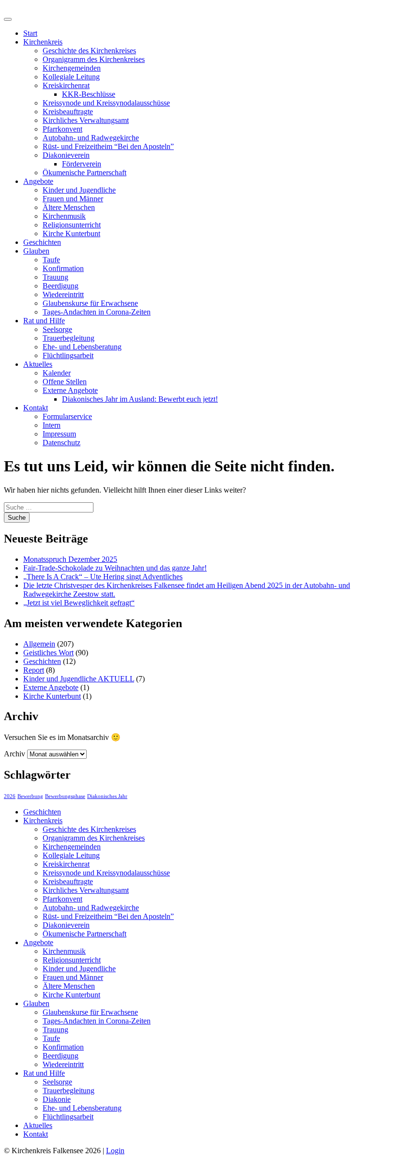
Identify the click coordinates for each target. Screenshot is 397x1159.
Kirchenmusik (64, 216)
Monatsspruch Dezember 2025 (70, 559)
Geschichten (42, 242)
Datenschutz (61, 442)
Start (30, 33)
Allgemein (39, 644)
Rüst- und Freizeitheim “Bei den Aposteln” (108, 146)
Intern (52, 425)
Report (33, 670)
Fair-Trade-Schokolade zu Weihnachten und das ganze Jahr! (115, 568)
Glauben (36, 251)
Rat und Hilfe (44, 320)
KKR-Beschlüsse (88, 94)
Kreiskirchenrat (66, 85)
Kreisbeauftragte (68, 111)
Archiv (14, 754)
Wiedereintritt (63, 294)
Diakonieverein (66, 155)
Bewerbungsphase (65, 796)
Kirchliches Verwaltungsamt (86, 120)
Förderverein (81, 164)
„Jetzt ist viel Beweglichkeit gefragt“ (79, 603)
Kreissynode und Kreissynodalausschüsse (106, 103)
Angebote (38, 181)
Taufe (51, 260)
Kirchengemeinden (72, 68)
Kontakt (35, 408)
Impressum (59, 434)
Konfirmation (63, 268)
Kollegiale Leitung (71, 77)
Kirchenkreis (42, 42)
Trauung (55, 277)
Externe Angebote (70, 390)
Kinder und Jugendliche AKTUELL (78, 679)
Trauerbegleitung (68, 338)
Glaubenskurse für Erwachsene (90, 303)
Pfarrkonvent (62, 129)
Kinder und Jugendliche (79, 190)
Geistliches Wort (48, 652)
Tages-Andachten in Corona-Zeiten (97, 312)
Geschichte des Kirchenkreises (89, 50)
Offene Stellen (65, 381)
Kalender (57, 373)
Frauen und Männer (73, 199)
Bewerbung (30, 796)
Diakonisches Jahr (107, 796)
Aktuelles (37, 364)
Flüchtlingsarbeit (68, 355)
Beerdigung (60, 286)
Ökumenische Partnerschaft (84, 172)
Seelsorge (57, 329)
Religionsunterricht (72, 225)
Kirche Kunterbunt (71, 233)
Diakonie (57, 1099)
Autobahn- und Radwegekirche (91, 138)
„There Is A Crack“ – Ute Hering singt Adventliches (103, 576)
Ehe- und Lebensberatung (82, 347)
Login (115, 1150)
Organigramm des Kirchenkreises (94, 59)
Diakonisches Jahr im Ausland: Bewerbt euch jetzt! (140, 399)
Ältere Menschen (69, 207)
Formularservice (67, 416)
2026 (9, 796)
